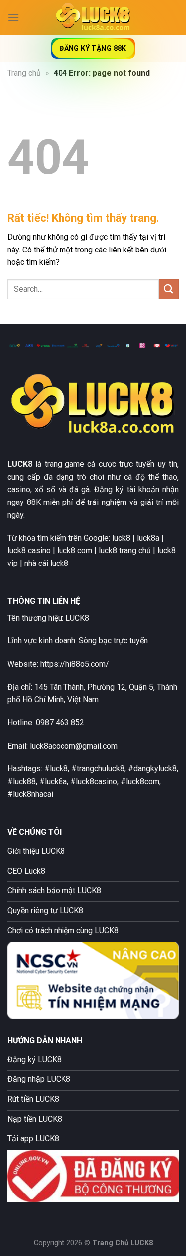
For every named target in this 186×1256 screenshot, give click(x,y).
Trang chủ (24, 73)
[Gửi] (169, 289)
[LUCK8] (93, 17)
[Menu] (13, 17)
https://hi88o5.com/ (74, 664)
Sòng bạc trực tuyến (113, 640)
